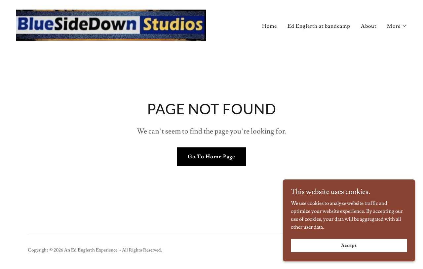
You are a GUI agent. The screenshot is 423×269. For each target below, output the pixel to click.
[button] (397, 26)
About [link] (368, 26)
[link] (111, 23)
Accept (349, 245)
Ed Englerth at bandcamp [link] (319, 26)
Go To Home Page (211, 156)
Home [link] (269, 26)
